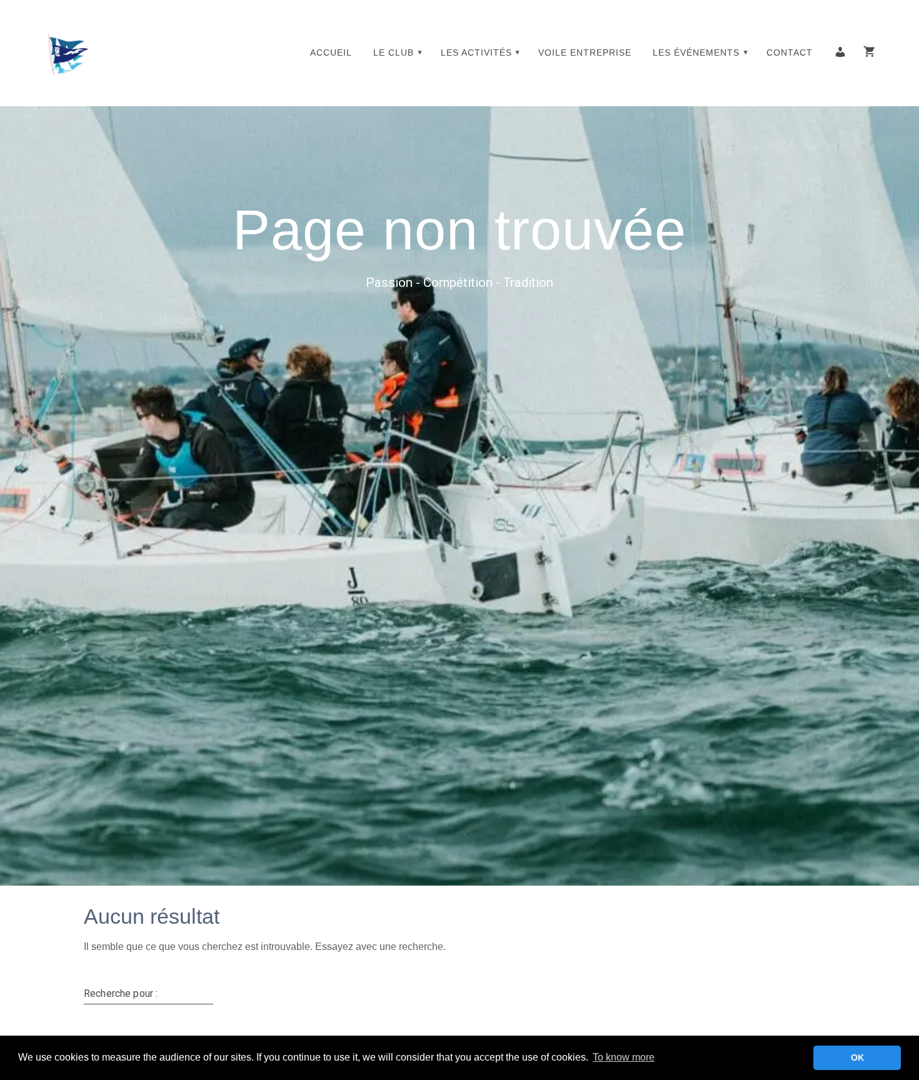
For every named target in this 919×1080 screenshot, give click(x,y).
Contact (789, 53)
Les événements (696, 53)
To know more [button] (624, 1057)
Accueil (331, 53)
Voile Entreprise (584, 53)
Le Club (393, 53)
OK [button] (857, 1057)
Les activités (476, 53)
